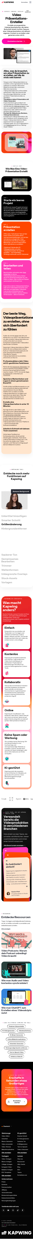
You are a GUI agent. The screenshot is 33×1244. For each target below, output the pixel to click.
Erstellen (20, 11)
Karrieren (4, 1181)
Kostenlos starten (15, 41)
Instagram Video (7, 1163)
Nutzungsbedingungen (9, 1197)
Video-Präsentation (27, 11)
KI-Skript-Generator (16, 1031)
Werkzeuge (13, 11)
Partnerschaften (7, 1184)
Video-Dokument (22, 1146)
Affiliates (4, 1186)
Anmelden (24, 2)
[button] (17, 874)
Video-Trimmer (6, 1143)
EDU (18, 1166)
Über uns (20, 1155)
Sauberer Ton (21, 1138)
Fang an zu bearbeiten (9, 557)
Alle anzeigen (5, 925)
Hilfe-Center (21, 1161)
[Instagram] (13, 1207)
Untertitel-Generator (16, 1040)
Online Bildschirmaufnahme (17, 1036)
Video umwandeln (7, 1141)
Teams (19, 1169)
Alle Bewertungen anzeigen (13, 842)
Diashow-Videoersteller (16, 1023)
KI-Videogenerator (8, 1027)
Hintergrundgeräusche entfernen (16, 1044)
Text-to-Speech (22, 1143)
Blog (18, 1163)
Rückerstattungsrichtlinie (9, 1192)
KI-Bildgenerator (22, 1141)
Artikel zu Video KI (16, 1053)
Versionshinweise (7, 1189)
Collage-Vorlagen (7, 1161)
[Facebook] (22, 1207)
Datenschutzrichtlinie (8, 1194)
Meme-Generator (7, 1138)
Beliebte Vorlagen (7, 1166)
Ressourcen (21, 1158)
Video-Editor (6, 1132)
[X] (3, 1207)
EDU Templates (6, 1169)
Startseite (7, 11)
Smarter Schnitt (22, 1132)
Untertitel (5, 1135)
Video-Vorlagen (6, 1155)
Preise (4, 1178)
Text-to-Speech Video (16, 1049)
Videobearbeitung (25, 1027)
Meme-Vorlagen (7, 1158)
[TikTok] (18, 1207)
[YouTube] (8, 1207)
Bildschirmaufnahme (8, 1146)
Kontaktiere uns (22, 1171)
